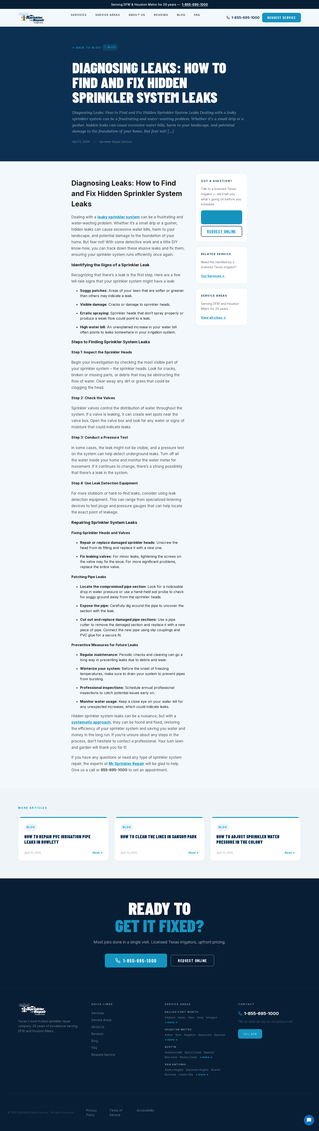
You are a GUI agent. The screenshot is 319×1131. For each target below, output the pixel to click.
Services (78, 14)
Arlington (211, 1017)
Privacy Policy (91, 1112)
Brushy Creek (188, 1057)
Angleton (190, 1034)
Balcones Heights (197, 1069)
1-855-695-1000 (195, 4)
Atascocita (205, 1034)
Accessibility (145, 1110)
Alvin (178, 1034)
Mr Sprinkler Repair (126, 764)
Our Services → (213, 276)
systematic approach (91, 722)
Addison (170, 1017)
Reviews (161, 14)
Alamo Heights (174, 1069)
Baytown (219, 1034)
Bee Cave (171, 1057)
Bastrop (209, 1052)
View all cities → (213, 317)
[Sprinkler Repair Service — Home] (31, 17)
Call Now (250, 1034)
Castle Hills (186, 1074)
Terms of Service (115, 1112)
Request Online (221, 231)
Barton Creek (193, 1052)
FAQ (197, 14)
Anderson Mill (173, 1052)
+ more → (171, 1022)
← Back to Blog (86, 47)
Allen (191, 1017)
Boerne (215, 1069)
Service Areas (107, 14)
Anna (200, 1017)
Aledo (182, 1017)
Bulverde (170, 1074)
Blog (181, 14)
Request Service (281, 17)
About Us (137, 14)
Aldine (169, 1034)
